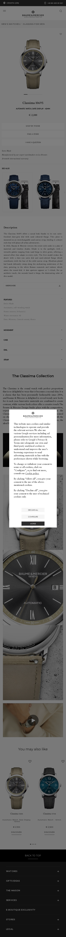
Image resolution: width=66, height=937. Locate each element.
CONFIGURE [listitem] (33, 517)
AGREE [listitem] (33, 523)
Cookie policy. (32, 473)
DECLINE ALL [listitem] (33, 510)
